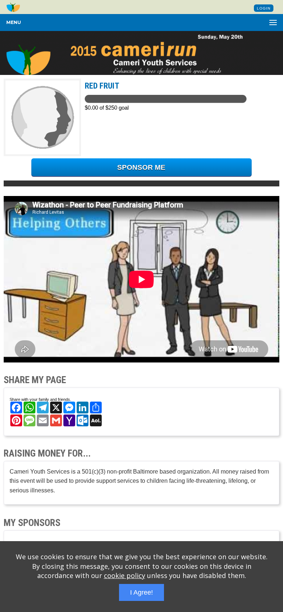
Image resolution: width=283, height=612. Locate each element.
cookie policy (124, 575)
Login (263, 8)
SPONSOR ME (141, 167)
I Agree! (141, 592)
